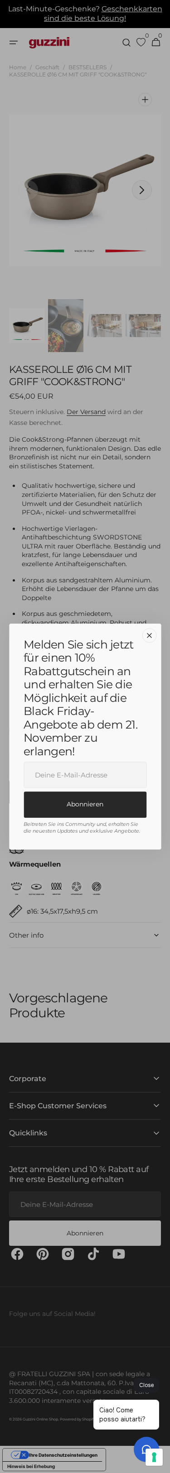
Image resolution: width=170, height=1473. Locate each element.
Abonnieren (85, 804)
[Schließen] (149, 635)
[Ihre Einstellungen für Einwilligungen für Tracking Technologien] (154, 1457)
